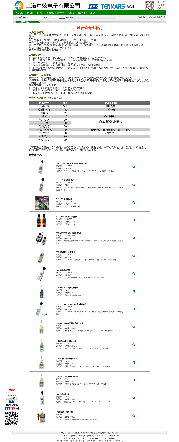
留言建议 (107, 433)
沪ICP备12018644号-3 (116, 441)
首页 (62, 433)
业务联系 (76, 433)
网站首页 (19, 13)
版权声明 (84, 433)
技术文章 (60, 13)
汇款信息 (91, 433)
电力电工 (148, 17)
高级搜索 (69, 17)
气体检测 (155, 17)
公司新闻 (29, 13)
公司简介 (68, 433)
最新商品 (40, 13)
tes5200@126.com (75, 438)
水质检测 (162, 17)
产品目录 (71, 13)
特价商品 (50, 13)
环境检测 (141, 17)
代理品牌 (91, 13)
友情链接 (99, 433)
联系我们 (81, 13)
